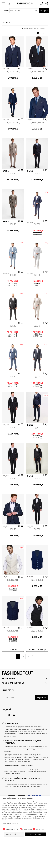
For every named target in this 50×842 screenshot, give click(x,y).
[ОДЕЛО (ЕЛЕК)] (13, 560)
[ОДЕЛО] (13, 153)
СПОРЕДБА (13, 649)
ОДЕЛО (13, 173)
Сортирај (6, 10)
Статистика (27, 829)
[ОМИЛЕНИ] (42, 4)
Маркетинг (40, 829)
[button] (9, 4)
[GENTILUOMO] (30, 222)
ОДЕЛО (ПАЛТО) (13, 72)
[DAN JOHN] (6, 69)
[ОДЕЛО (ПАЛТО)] (13, 51)
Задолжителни (12, 829)
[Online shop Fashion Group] (25, 3)
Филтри (43, 10)
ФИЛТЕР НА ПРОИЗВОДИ (37, 649)
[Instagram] (9, 715)
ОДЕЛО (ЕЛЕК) (13, 580)
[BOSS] (6, 171)
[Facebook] (3, 715)
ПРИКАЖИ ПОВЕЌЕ (10, 823)
